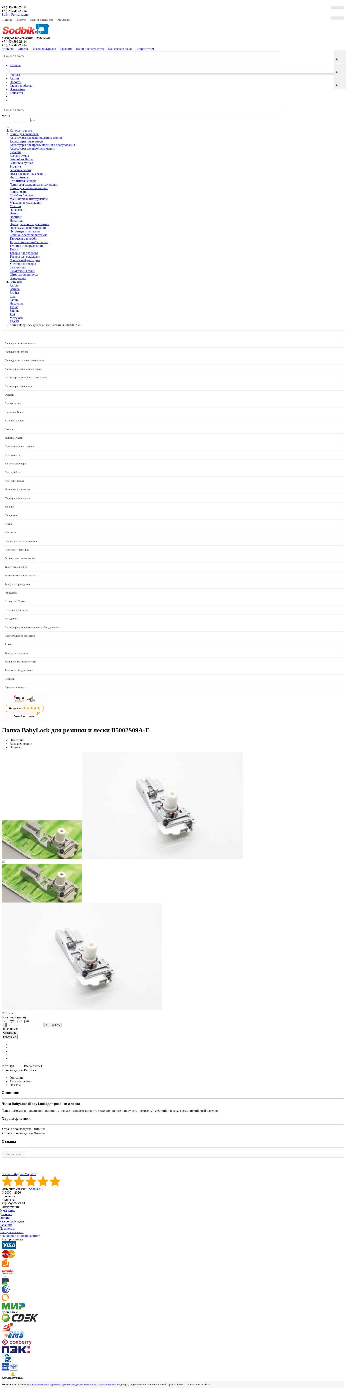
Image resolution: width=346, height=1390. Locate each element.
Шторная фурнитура (24, 274)
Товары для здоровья (24, 253)
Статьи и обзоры (21, 85)
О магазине (17, 89)
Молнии (15, 206)
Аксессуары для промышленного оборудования (42, 145)
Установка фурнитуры (25, 260)
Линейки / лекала (21, 195)
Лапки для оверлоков (16, 351)
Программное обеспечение (28, 227)
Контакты (16, 92)
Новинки (16, 217)
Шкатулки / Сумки (22, 271)
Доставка (7, 19)
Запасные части (20, 170)
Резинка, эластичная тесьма (28, 235)
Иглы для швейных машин (28, 173)
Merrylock (16, 318)
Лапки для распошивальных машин (34, 184)
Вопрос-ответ (145, 48)
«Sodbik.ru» (35, 1189)
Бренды (15, 74)
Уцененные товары (23, 263)
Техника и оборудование (26, 245)
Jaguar (14, 307)
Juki (12, 314)
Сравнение (9, 1032)
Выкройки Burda (21, 159)
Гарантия (21, 19)
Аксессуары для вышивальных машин (36, 137)
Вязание (15, 166)
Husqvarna (16, 303)
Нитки (14, 213)
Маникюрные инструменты (29, 199)
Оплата (23, 48)
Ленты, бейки (19, 191)
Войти (6, 14)
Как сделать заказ (120, 48)
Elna (12, 296)
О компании (63, 19)
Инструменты (19, 177)
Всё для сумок (19, 155)
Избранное (9, 1036)
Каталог (15, 65)
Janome (14, 310)
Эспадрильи (18, 278)
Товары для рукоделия (25, 256)
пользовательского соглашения (100, 1384)
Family (14, 300)
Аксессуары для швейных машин (32, 148)
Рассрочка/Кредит (43, 48)
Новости (15, 82)
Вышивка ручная (21, 163)
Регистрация (19, 14)
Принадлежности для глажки (29, 224)
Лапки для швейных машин (29, 188)
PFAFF (14, 321)
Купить (55, 1024)
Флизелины (17, 267)
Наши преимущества (41, 19)
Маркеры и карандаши (25, 202)
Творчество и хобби (23, 238)
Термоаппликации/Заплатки (29, 242)
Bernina (15, 289)
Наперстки (17, 209)
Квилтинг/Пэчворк (23, 181)
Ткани (14, 249)
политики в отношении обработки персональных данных (54, 1384)
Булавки (15, 152)
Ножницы (16, 220)
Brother (14, 292)
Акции (14, 78)
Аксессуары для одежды (26, 141)
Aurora (14, 285)
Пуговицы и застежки (25, 231)
